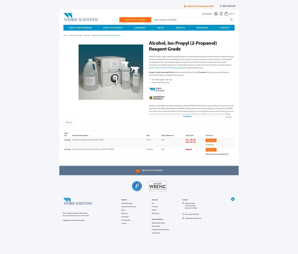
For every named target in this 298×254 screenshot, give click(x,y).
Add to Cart (211, 140)
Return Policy (156, 226)
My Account (155, 213)
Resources (202, 27)
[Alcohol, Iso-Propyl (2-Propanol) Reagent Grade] (111, 72)
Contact (224, 27)
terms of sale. (85, 215)
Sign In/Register (207, 14)
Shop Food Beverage (80, 27)
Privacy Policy (156, 233)
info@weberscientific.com (193, 218)
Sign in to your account (157, 68)
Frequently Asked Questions (160, 229)
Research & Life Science (128, 206)
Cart (153, 203)
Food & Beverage (126, 203)
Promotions (125, 217)
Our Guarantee (126, 220)
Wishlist (154, 210)
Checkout (155, 206)
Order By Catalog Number (135, 20)
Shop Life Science (113, 27)
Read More (187, 116)
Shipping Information (158, 223)
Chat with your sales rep (199, 6)
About (160, 27)
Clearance (140, 27)
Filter (69, 122)
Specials (180, 27)
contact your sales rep (176, 68)
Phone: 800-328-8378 (192, 214)
